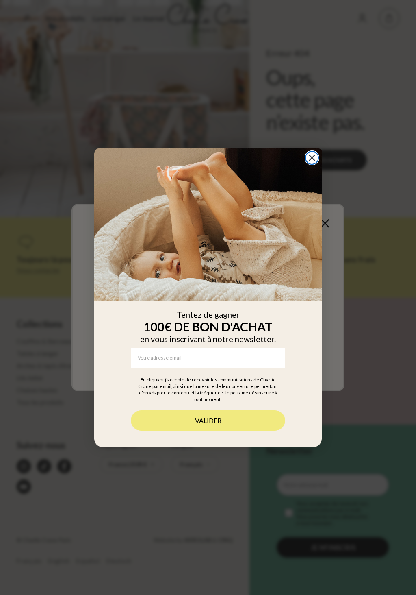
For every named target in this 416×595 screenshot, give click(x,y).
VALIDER (208, 420)
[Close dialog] (312, 157)
